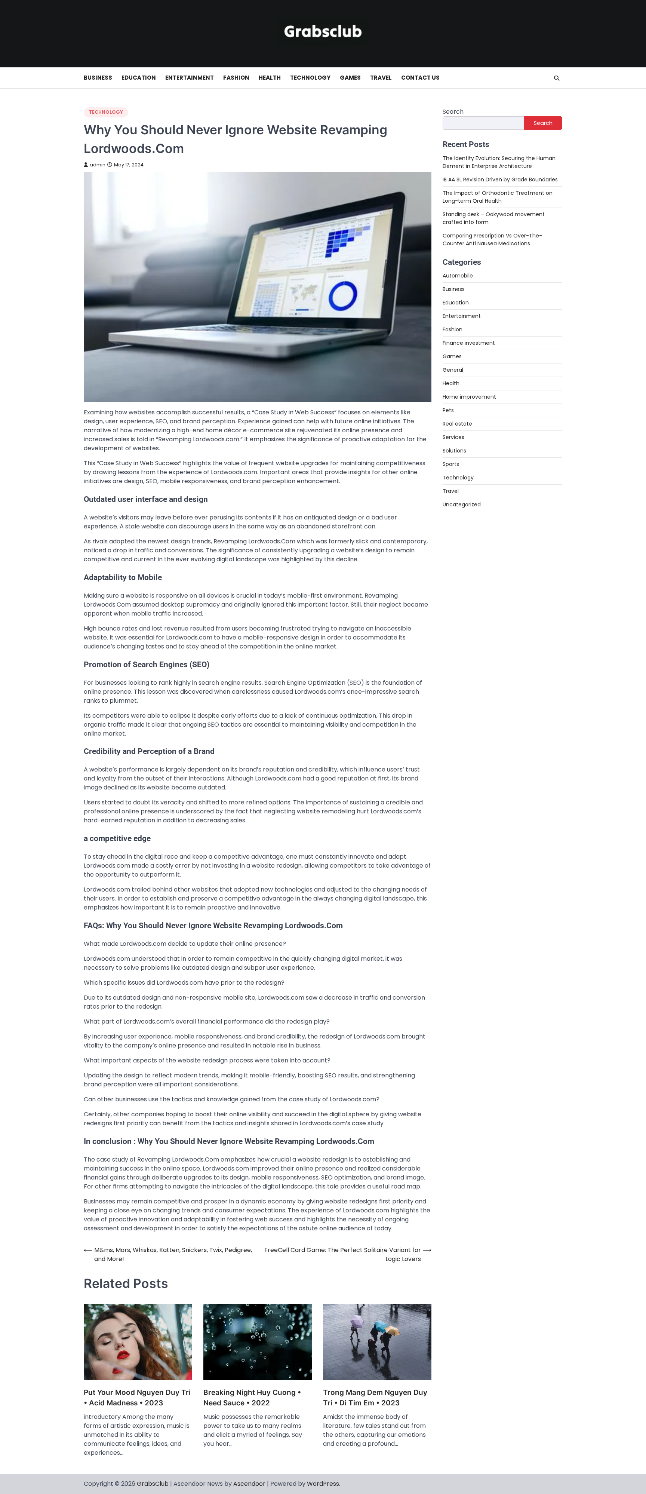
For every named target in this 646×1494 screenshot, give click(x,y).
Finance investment (469, 343)
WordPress (323, 1483)
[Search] (556, 78)
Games (350, 78)
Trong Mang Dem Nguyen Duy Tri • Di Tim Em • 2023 (375, 1398)
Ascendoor (249, 1483)
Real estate (457, 423)
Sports (451, 464)
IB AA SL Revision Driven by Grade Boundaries (500, 179)
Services (453, 437)
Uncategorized (462, 504)
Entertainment (189, 78)
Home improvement (469, 397)
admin (97, 165)
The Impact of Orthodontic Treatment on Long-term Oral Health (498, 196)
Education (138, 78)
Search (453, 111)
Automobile (458, 275)
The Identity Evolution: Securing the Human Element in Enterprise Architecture (499, 161)
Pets (448, 410)
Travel (381, 78)
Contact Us (420, 78)
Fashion (236, 78)
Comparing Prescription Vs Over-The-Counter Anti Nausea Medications (492, 239)
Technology (310, 78)
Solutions (454, 450)
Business (98, 78)
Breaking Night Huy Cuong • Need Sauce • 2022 (252, 1398)
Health (270, 78)
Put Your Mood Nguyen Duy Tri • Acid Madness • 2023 (137, 1398)
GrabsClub (153, 1483)
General (453, 370)
